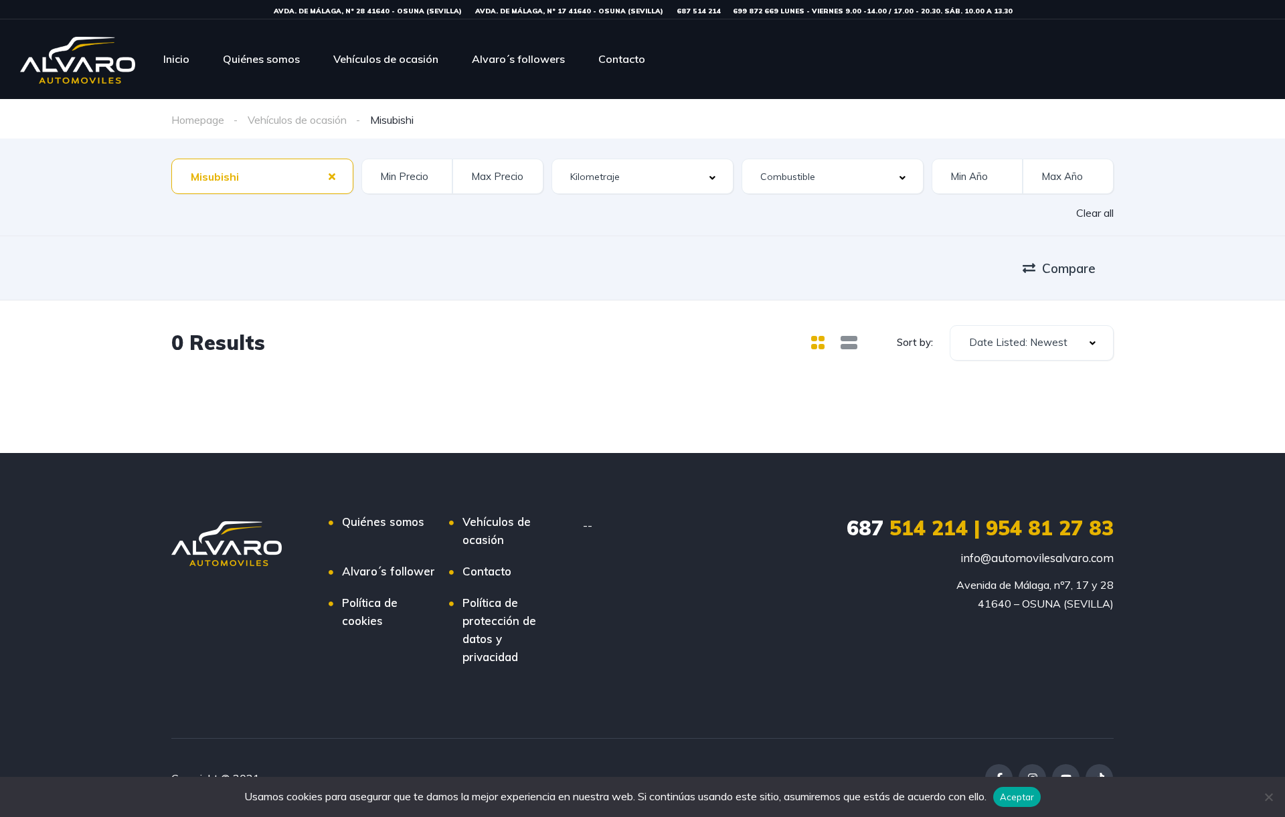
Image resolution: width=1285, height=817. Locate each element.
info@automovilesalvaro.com (1037, 558)
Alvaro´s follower (388, 571)
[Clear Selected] (332, 176)
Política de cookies (370, 612)
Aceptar (1017, 797)
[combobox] (262, 176)
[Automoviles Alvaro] (77, 59)
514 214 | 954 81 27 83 (980, 528)
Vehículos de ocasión (385, 59)
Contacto (621, 59)
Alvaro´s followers (518, 59)
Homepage (197, 119)
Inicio (176, 59)
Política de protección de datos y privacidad (499, 630)
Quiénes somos (261, 59)
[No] (1268, 797)
